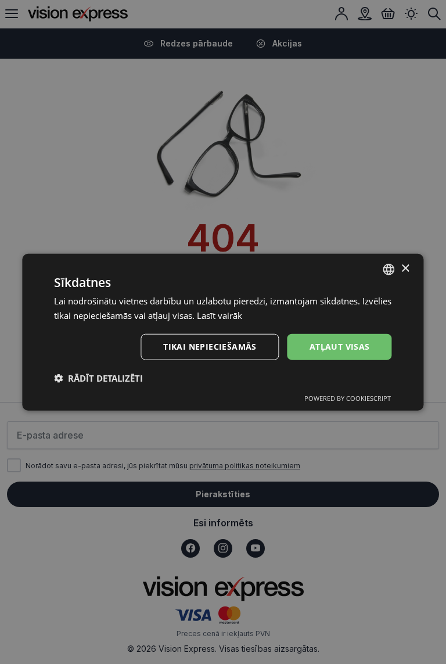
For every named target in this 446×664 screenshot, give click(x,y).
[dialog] (222, 332)
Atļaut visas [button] (340, 346)
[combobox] (389, 269)
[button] (98, 378)
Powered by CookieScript (347, 398)
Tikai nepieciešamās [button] (210, 346)
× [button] (405, 268)
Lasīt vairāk (219, 315)
